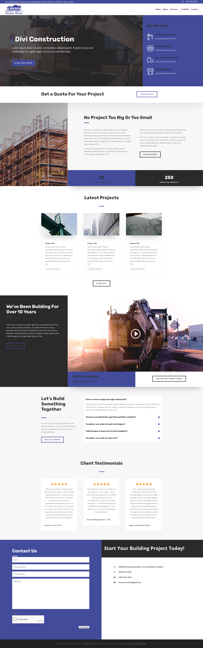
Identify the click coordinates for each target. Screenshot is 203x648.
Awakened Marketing (137, 644)
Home (158, 9)
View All (101, 283)
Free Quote (147, 94)
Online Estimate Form (169, 379)
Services (173, 9)
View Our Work (23, 63)
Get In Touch (52, 439)
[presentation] (28, 619)
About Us (15, 346)
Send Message (84, 627)
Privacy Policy (88, 644)
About (165, 9)
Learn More (150, 154)
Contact (194, 9)
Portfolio (185, 9)
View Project (53, 269)
